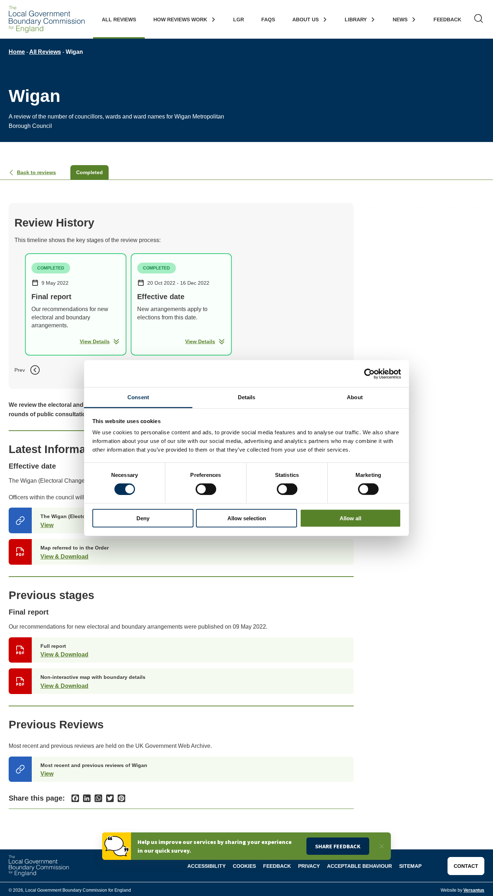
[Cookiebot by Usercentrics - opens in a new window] (369, 373)
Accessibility (206, 866)
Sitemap (410, 866)
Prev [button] (19, 370)
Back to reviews (36, 172)
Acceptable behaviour (359, 866)
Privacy (309, 866)
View (46, 525)
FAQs (268, 19)
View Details (95, 341)
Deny (142, 518)
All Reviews (119, 19)
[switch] (206, 489)
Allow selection (246, 518)
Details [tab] (247, 397)
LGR (238, 19)
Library (356, 19)
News (400, 19)
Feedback (447, 19)
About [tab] (355, 397)
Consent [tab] (138, 397)
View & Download (64, 556)
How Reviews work (180, 19)
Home (17, 52)
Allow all (350, 518)
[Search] (478, 19)
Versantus (473, 890)
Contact (466, 866)
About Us (305, 19)
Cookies (244, 866)
